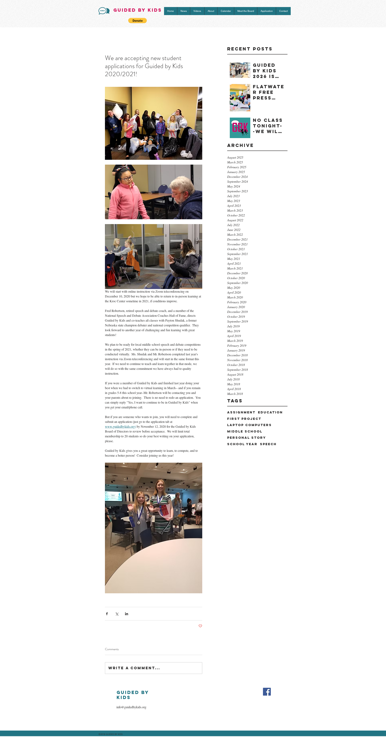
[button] (137, 20)
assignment (241, 412)
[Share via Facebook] (107, 614)
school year (242, 444)
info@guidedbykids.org (131, 707)
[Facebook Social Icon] (267, 692)
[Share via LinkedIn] (126, 614)
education (270, 412)
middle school (244, 431)
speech (268, 444)
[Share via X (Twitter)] (117, 614)
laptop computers (249, 425)
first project (244, 419)
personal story (246, 438)
